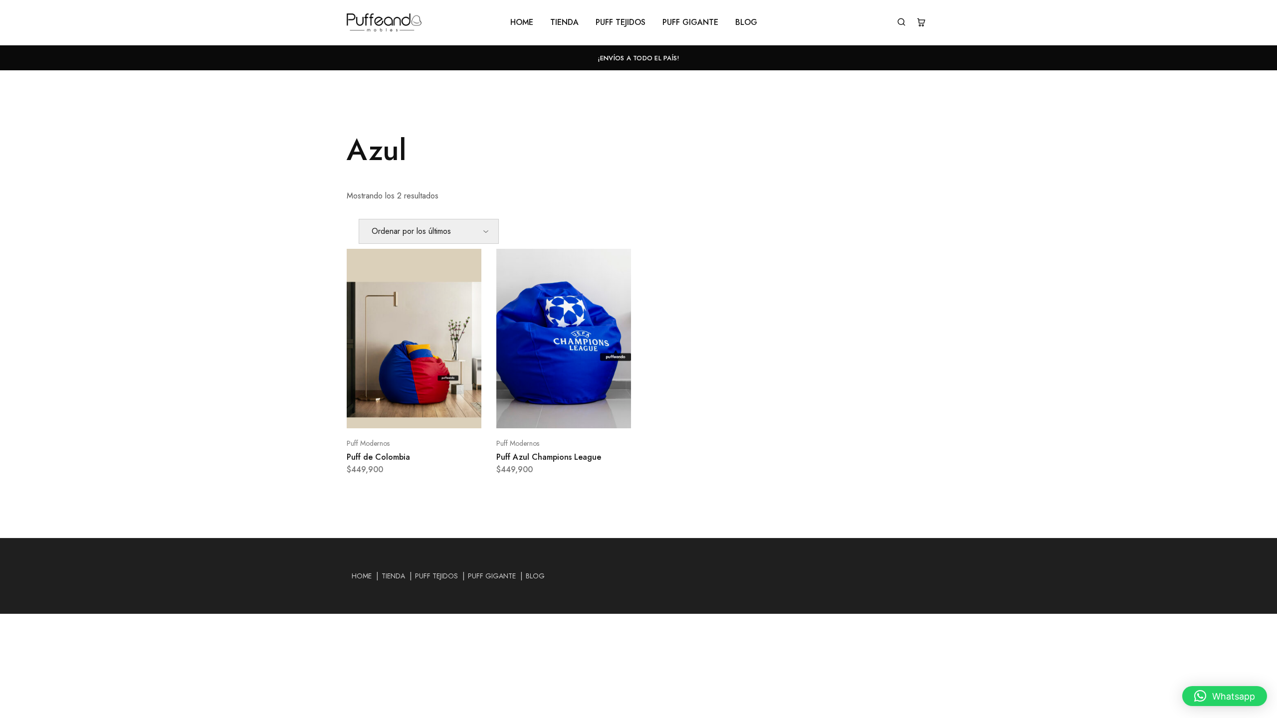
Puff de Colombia (378, 457)
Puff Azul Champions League (548, 457)
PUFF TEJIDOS (620, 22)
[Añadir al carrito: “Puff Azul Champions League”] (551, 413)
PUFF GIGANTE (690, 22)
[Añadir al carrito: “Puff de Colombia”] (402, 413)
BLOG (746, 22)
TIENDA (564, 22)
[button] (1224, 696)
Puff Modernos (368, 443)
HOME (521, 22)
